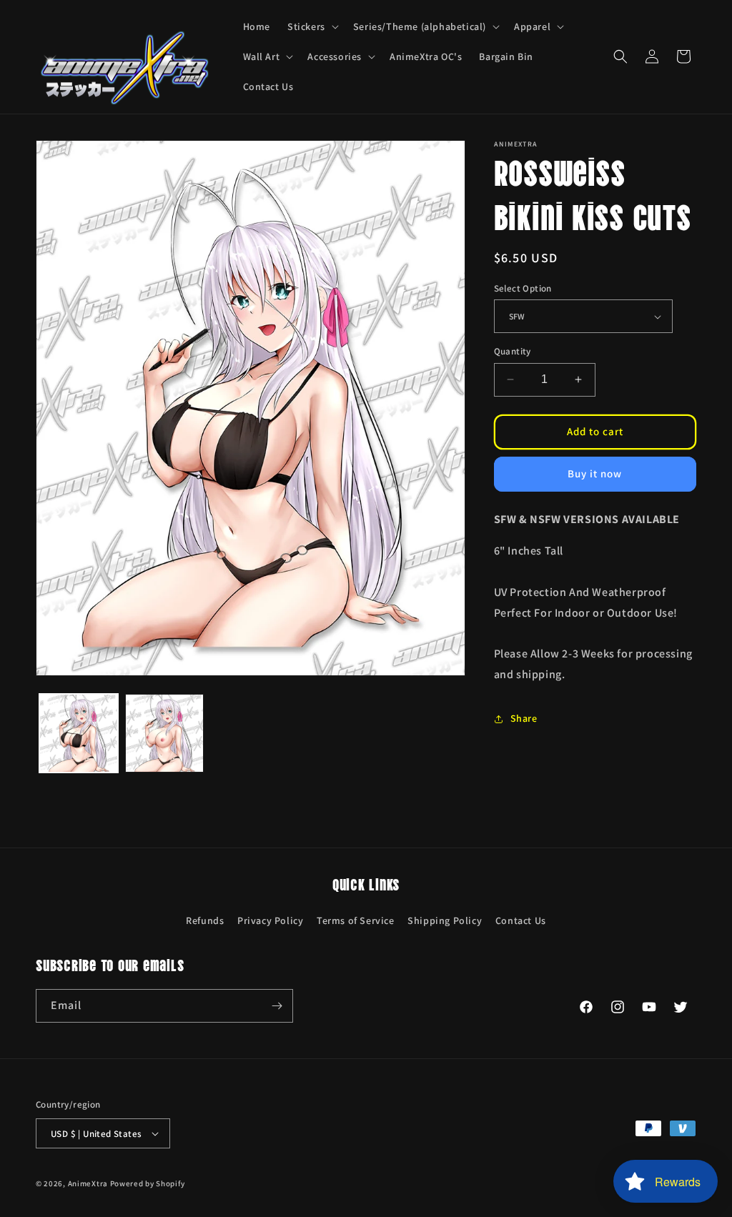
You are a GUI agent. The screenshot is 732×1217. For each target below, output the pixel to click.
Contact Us (520, 920)
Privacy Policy (270, 920)
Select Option (523, 288)
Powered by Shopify (147, 1183)
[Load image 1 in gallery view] (78, 733)
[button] (312, 26)
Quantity (512, 351)
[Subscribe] (276, 1006)
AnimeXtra (88, 1183)
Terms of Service (356, 920)
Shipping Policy (444, 920)
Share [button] (524, 718)
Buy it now (595, 473)
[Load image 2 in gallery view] (164, 733)
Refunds (205, 920)
